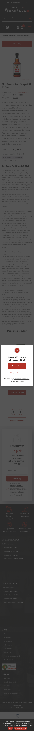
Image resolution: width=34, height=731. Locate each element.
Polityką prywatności (17, 381)
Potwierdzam (17, 366)
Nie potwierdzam (17, 373)
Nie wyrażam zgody (20, 728)
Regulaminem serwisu (21, 379)
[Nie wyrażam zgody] (32, 725)
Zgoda (10, 728)
